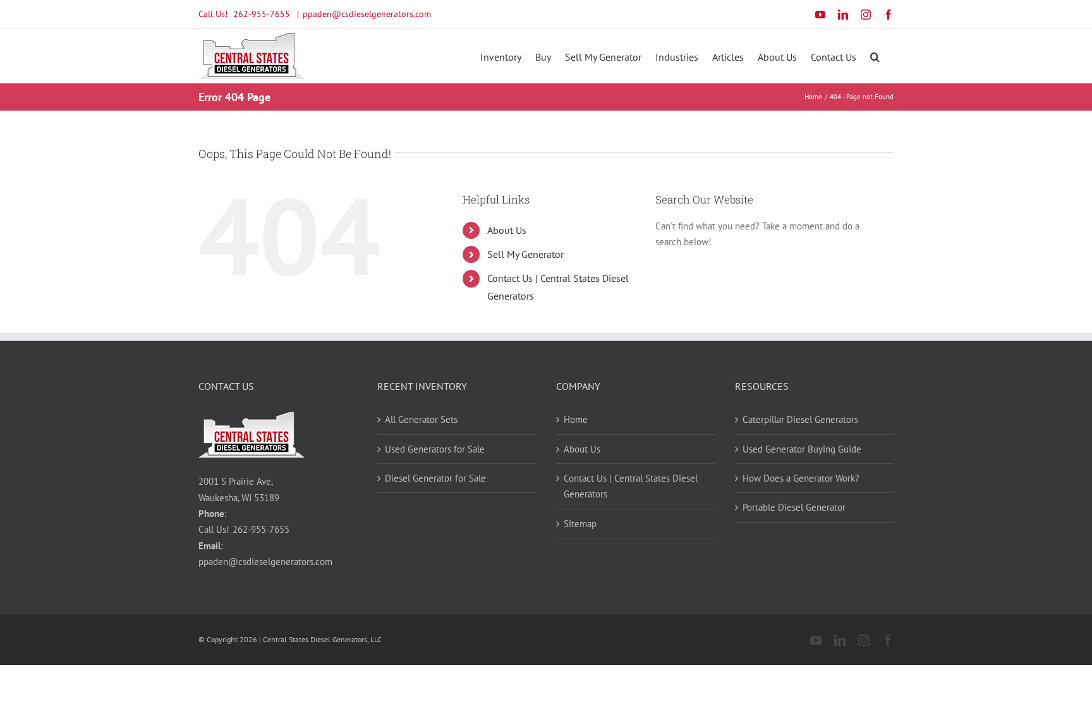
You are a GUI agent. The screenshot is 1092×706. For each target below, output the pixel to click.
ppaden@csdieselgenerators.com (367, 14)
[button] (875, 55)
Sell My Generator (525, 254)
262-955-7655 (261, 14)
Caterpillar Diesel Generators (800, 419)
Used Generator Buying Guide (802, 449)
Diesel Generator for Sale (435, 478)
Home (576, 419)
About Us (506, 230)
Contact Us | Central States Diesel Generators (631, 486)
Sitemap (580, 524)
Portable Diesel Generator (794, 507)
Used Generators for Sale (435, 449)
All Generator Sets (421, 419)
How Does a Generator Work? (801, 478)
